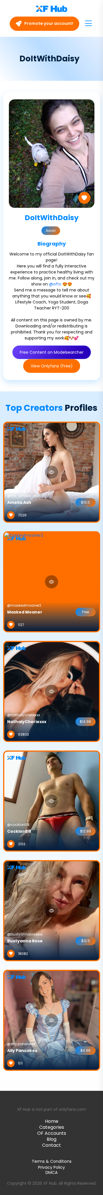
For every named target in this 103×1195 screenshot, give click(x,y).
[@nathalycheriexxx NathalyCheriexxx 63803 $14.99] (51, 691)
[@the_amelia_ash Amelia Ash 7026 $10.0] (51, 472)
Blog (51, 1139)
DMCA (51, 1172)
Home (51, 1121)
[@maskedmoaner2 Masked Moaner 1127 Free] (23, 581)
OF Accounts (51, 1133)
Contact (51, 1145)
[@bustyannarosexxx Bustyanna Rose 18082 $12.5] (51, 910)
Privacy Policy (51, 1167)
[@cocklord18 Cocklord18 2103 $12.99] (51, 801)
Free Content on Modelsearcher (52, 352)
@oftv (55, 284)
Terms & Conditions (52, 1161)
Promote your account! (48, 23)
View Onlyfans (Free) (52, 366)
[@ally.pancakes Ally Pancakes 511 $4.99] (51, 1020)
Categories (51, 1127)
